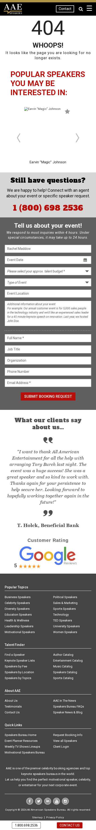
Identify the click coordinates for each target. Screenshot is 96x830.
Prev (18, 137)
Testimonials (13, 706)
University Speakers (66, 626)
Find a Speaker (15, 654)
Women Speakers (65, 632)
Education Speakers (18, 614)
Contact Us (12, 712)
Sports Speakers (64, 608)
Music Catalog (62, 666)
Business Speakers (18, 597)
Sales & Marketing (65, 603)
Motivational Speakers (20, 632)
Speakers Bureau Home (20, 735)
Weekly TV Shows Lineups (22, 746)
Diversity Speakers (17, 608)
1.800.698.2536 (26, 825)
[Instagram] (65, 804)
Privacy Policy (55, 817)
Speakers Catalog (65, 672)
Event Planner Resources (21, 741)
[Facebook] (29, 804)
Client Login (61, 746)
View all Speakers (65, 741)
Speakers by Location (19, 672)
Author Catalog (63, 654)
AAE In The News (64, 700)
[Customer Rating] (48, 566)
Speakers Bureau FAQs (68, 706)
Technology (61, 614)
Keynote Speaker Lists (20, 660)
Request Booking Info (67, 735)
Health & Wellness (17, 620)
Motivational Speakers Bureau (25, 752)
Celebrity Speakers (17, 603)
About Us (11, 700)
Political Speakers (65, 597)
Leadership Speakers (19, 626)
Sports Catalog (63, 678)
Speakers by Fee (16, 666)
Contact (65, 9)
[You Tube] (56, 804)
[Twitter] (38, 804)
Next (77, 137)
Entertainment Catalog (68, 660)
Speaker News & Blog (67, 712)
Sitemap (37, 817)
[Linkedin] (47, 804)
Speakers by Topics (18, 678)
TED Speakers (62, 620)
